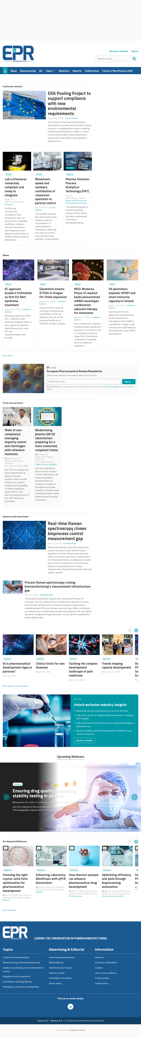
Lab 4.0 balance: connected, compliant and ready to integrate (16, 187)
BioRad (39, 892)
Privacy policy (102, 978)
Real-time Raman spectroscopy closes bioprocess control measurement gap (67, 531)
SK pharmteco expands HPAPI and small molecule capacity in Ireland (122, 294)
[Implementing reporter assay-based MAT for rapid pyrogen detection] (63, 826)
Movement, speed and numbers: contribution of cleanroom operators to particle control (45, 191)
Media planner (56, 962)
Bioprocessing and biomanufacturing (21, 962)
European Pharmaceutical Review (76, 201)
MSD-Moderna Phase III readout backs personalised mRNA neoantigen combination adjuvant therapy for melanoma (87, 300)
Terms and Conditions (111, 386)
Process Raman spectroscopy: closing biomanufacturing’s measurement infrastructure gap (58, 586)
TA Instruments (75, 896)
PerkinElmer (82, 802)
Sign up (127, 381)
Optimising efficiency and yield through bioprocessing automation (116, 880)
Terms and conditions (106, 973)
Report (70, 174)
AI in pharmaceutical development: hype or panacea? (17, 667)
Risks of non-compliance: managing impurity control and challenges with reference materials (15, 442)
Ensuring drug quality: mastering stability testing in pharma (44, 793)
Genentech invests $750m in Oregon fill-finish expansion (53, 292)
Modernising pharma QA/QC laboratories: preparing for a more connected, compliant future (46, 440)
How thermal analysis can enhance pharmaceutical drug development (84, 880)
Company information (106, 962)
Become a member (118, 51)
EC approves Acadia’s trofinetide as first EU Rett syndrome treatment (18, 296)
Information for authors (60, 978)
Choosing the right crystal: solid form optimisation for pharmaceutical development (15, 882)
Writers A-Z (56, 1020)
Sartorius (9, 204)
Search (134, 58)
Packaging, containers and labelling (21, 986)
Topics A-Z (42, 1020)
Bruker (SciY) (71, 200)
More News (8, 355)
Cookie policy (101, 983)
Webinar (18, 784)
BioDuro (6, 900)
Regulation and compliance (16, 976)
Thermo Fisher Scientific (46, 464)
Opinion (7, 659)
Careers (99, 967)
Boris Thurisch (72, 118)
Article (8, 174)
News (8, 284)
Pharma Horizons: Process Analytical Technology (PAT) (78, 185)
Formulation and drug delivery (17, 981)
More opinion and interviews (16, 686)
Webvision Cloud (78, 1030)
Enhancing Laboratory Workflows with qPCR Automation (51, 878)
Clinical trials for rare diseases (50, 665)
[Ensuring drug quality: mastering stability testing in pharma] (71, 826)
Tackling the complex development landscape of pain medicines (83, 669)
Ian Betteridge (69, 543)
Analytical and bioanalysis (16, 957)
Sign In (134, 51)
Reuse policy (55, 983)
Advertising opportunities (62, 957)
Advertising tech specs (60, 967)
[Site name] (18, 61)
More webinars (9, 910)
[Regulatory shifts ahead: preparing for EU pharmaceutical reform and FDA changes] (66, 826)
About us (99, 957)
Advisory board (56, 973)
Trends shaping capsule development (116, 665)
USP (26, 466)
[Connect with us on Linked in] (70, 1007)
